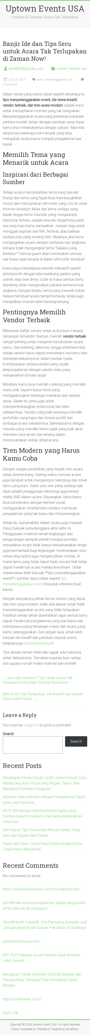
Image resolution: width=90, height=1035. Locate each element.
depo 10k (10, 1013)
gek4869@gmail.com (25, 68)
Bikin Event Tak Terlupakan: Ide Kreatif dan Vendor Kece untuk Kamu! (43, 696)
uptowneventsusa (38, 643)
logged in (31, 725)
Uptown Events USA (45, 8)
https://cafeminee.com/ (22, 999)
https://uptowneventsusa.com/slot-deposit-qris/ (41, 889)
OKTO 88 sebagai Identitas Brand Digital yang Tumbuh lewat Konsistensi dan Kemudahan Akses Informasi (43, 816)
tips (70, 79)
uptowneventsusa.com (21, 941)
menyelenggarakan (55, 79)
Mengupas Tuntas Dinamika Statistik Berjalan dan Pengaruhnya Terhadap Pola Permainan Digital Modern (42, 980)
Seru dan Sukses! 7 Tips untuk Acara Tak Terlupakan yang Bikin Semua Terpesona (37, 680)
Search (8, 734)
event (40, 79)
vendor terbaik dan (72, 68)
